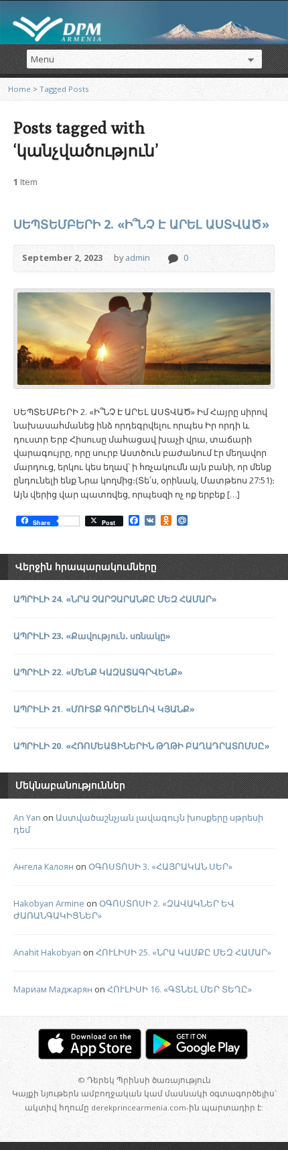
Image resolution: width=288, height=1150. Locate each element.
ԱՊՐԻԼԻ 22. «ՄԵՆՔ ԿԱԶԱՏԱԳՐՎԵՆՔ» (98, 672)
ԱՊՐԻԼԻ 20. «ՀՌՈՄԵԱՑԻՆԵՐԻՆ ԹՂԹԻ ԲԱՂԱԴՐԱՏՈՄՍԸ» (141, 746)
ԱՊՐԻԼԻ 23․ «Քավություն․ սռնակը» (92, 636)
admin (137, 257)
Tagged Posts (64, 89)
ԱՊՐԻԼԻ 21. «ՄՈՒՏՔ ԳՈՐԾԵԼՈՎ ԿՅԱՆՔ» (104, 709)
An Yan (27, 817)
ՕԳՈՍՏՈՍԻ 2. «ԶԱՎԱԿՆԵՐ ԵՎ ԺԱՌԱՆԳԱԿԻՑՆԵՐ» (123, 909)
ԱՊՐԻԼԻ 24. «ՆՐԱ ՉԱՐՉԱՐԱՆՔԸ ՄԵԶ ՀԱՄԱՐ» (115, 599)
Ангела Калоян (43, 866)
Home (19, 89)
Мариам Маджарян (52, 989)
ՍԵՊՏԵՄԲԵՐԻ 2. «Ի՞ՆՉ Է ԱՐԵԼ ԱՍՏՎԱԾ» (141, 224)
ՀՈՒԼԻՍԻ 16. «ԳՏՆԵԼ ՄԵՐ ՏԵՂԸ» (179, 989)
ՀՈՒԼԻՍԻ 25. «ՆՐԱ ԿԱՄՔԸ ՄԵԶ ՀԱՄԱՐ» (183, 952)
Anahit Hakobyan (47, 952)
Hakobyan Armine (48, 903)
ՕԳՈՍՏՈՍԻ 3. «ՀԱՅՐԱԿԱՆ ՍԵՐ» (160, 866)
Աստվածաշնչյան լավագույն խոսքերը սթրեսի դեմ (138, 823)
